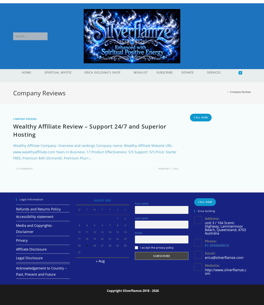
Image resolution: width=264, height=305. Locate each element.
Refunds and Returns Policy (38, 209)
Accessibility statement (34, 216)
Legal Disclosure (29, 258)
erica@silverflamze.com (224, 257)
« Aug (100, 261)
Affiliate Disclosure (31, 249)
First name (142, 203)
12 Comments (24, 168)
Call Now (201, 117)
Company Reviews (240, 92)
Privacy (22, 240)
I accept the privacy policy (157, 247)
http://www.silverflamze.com (225, 272)
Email (138, 233)
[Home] (225, 92)
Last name (141, 218)
